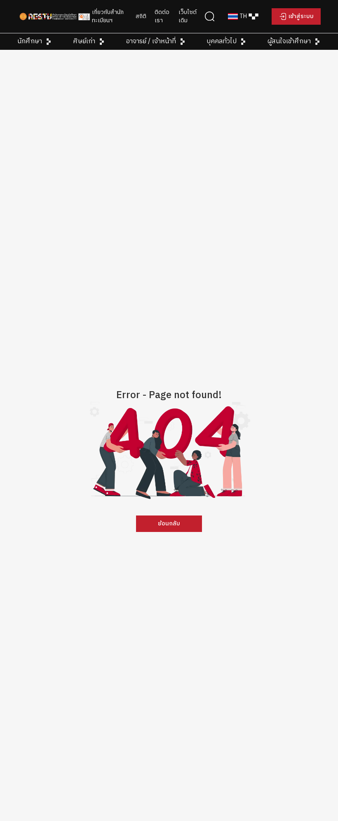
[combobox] (243, 16)
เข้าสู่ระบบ (301, 16)
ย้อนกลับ (169, 524)
